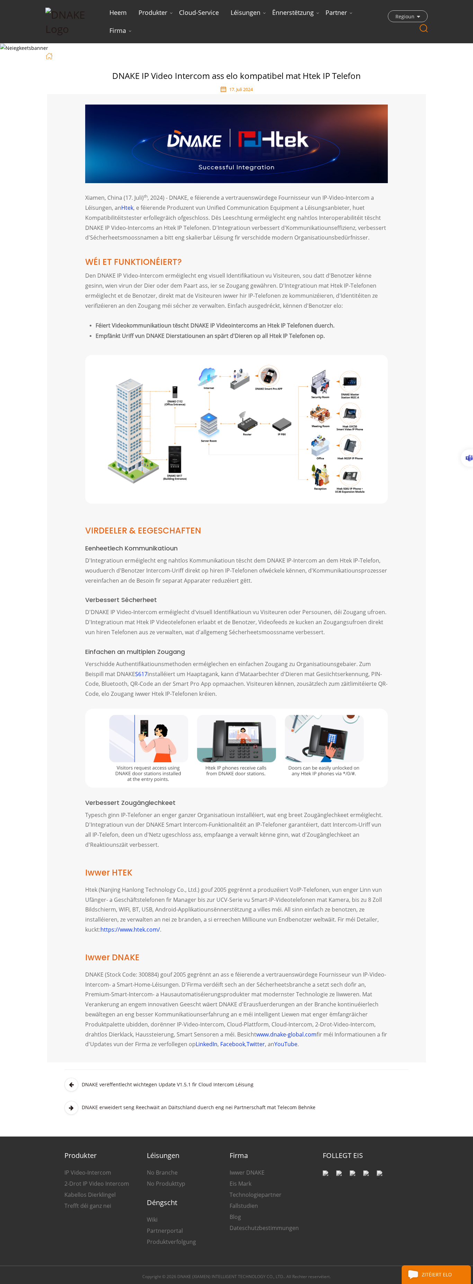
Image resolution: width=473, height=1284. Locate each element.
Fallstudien (244, 1206)
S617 (141, 674)
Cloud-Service (199, 12)
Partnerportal (165, 1230)
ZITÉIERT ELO (437, 1274)
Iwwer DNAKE (247, 1172)
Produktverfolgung (171, 1242)
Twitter (256, 1044)
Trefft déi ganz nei (87, 1206)
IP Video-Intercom (87, 1172)
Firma (117, 30)
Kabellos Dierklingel (90, 1194)
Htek (127, 208)
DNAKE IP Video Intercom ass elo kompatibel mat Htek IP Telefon (210, 55)
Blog (235, 1217)
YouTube (285, 1044)
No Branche (162, 1172)
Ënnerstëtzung (293, 12)
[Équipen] (467, 458)
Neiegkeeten (98, 55)
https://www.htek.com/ (130, 929)
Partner (336, 12)
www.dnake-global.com (286, 1034)
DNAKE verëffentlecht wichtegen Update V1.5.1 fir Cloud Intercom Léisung (167, 1084)
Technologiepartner (256, 1194)
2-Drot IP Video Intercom (96, 1183)
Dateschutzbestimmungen (264, 1228)
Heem (118, 12)
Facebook (232, 1044)
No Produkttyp (166, 1183)
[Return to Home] (50, 55)
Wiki (152, 1219)
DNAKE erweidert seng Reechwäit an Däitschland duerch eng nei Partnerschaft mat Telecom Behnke (198, 1107)
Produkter (153, 12)
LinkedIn (206, 1044)
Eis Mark (240, 1183)
